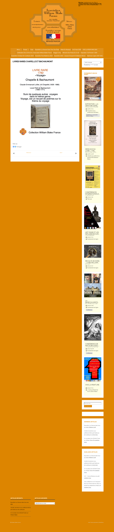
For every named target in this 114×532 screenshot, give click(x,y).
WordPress (101, 522)
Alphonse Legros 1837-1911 (95, 55)
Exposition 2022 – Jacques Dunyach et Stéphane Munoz (69, 55)
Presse (25, 49)
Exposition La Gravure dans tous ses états (47, 49)
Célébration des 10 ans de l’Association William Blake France (34, 52)
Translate (95, 64)
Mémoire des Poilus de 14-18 (71, 52)
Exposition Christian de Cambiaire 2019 (22, 55)
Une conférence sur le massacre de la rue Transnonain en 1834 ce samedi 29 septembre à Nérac (92, 483)
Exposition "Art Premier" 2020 (89, 52)
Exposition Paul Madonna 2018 (44, 55)
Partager (19, 146)
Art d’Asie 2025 (76, 49)
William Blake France (16, 522)
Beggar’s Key (57, 52)
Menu (18, 49)
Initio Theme (90, 522)
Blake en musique (66, 49)
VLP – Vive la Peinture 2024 (91, 476)
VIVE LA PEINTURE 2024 (90, 49)
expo (31, 49)
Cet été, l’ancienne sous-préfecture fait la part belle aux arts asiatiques (91, 432)
